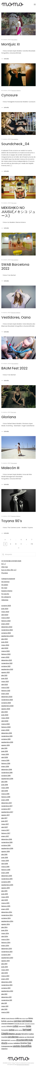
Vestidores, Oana (16, 317)
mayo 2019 (5, 754)
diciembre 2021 (6, 660)
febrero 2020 (6, 727)
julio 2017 (4, 818)
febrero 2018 (5, 797)
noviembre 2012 (6, 985)
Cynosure (9, 95)
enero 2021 (5, 694)
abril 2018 (4, 791)
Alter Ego (4, 567)
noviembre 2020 (7, 700)
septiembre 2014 (7, 921)
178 (32, 544)
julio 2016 (4, 855)
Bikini (20, 1018)
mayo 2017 (5, 824)
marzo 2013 (5, 976)
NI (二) (3, 564)
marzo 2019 (5, 760)
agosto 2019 (5, 745)
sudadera (17, 1043)
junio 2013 (4, 967)
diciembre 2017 (6, 803)
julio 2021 (4, 675)
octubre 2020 (6, 703)
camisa (17, 1021)
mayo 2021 (5, 681)
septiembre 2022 (7, 636)
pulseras (21, 1037)
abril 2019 (4, 757)
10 (15, 544)
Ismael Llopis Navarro (23, 1064)
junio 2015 (4, 894)
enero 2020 (5, 730)
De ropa (14, 203)
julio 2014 (4, 927)
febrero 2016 (5, 870)
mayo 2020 (5, 718)
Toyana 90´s (11, 520)
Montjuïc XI (10, 44)
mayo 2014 (5, 933)
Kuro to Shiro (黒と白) (8, 570)
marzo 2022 (5, 651)
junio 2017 (4, 821)
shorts (4, 1043)
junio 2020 (4, 715)
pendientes (13, 1037)
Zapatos (4, 1049)
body (27, 1018)
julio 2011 (4, 1003)
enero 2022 (5, 657)
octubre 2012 (5, 988)
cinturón (9, 1026)
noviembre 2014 (7, 915)
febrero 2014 (5, 943)
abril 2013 (4, 973)
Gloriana (8, 417)
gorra (16, 1030)
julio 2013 (4, 964)
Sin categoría (6, 597)
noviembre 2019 (6, 736)
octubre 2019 (5, 739)
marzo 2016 (5, 867)
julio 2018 (4, 782)
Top (29, 1043)
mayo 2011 (4, 1006)
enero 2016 (5, 873)
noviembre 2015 (6, 879)
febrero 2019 (5, 763)
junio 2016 (4, 858)
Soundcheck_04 (15, 143)
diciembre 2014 (6, 912)
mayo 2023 (5, 612)
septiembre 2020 (7, 706)
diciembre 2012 (6, 982)
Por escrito (5, 594)
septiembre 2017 (7, 812)
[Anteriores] (5, 539)
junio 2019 (4, 751)
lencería (24, 1034)
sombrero (10, 1043)
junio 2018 (4, 785)
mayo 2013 (5, 970)
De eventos (14, 139)
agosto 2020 (5, 709)
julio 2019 (4, 748)
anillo (17, 1018)
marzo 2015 (5, 903)
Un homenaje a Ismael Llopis (11, 561)
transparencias (6, 1046)
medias (31, 1034)
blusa (23, 1018)
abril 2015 (4, 900)
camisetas (26, 1021)
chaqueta (10, 1023)
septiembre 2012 (7, 991)
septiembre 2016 (7, 848)
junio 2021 (4, 678)
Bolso (31, 1018)
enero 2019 (5, 766)
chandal (4, 1023)
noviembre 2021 (6, 663)
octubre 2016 (6, 845)
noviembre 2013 (6, 952)
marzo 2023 (5, 618)
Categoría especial (8, 579)
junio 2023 (4, 609)
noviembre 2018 (6, 773)
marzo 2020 (5, 724)
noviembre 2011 (6, 1000)
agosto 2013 (5, 961)
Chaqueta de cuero (19, 1023)
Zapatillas (26, 1046)
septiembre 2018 (7, 779)
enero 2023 (5, 624)
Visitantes (4, 600)
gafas (11, 1029)
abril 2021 (4, 685)
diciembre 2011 (6, 997)
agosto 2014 (5, 924)
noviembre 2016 (6, 842)
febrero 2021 (5, 691)
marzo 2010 (5, 1012)
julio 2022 (4, 639)
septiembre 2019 (7, 742)
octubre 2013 (5, 955)
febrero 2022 (6, 654)
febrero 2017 (5, 833)
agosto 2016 (5, 851)
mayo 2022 (5, 645)
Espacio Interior (16, 90)
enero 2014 (5, 946)
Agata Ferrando (10, 1018)
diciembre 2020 (6, 697)
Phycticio (4, 573)
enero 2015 (5, 909)
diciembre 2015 (6, 876)
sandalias (13, 1040)
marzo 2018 (5, 794)
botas (3, 1021)
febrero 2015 (5, 906)
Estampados (22, 1026)
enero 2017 (5, 836)
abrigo (3, 1018)
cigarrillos (3, 1026)
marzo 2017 (5, 830)
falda (28, 1026)
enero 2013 (5, 979)
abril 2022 (4, 648)
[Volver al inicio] (12, 4)
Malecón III (10, 467)
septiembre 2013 (7, 958)
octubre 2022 (6, 633)
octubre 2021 (5, 666)
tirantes (23, 1043)
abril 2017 (4, 827)
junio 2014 (4, 930)
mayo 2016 (5, 861)
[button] (35, 4)
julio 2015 (4, 891)
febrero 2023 (6, 621)
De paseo (14, 39)
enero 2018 (5, 800)
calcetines (10, 1021)
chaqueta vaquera (29, 1023)
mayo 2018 (5, 788)
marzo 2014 (5, 939)
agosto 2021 (5, 672)
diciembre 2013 (6, 949)
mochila (4, 1037)
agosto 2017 (5, 815)
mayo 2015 (5, 897)
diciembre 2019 (6, 733)
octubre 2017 (6, 809)
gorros (20, 1030)
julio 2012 (4, 994)
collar (15, 1026)
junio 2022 (4, 642)
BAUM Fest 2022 (14, 368)
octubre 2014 (6, 918)
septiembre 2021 (7, 669)
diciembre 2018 (6, 770)
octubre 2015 (6, 882)
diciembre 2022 (6, 627)
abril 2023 (4, 615)
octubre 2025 (6, 606)
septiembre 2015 (7, 885)
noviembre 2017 (6, 806)
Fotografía (4, 1030)
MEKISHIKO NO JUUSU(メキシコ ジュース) (18, 211)
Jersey (18, 1033)
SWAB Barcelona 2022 (15, 266)
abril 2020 (4, 721)
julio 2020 (4, 712)
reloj (25, 1037)
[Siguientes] (18, 548)
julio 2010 (4, 1009)
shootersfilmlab (24, 1039)
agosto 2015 (5, 888)
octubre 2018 (6, 776)
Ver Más (6, 59)
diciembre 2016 (6, 839)
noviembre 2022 (7, 630)
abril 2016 (4, 864)
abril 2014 (4, 936)
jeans (12, 1033)
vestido (16, 1046)
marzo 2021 (5, 688)
